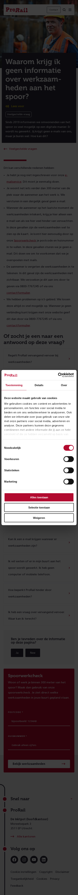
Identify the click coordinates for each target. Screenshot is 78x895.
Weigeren (39, 517)
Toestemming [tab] (13, 385)
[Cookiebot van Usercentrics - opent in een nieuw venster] (58, 375)
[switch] (68, 459)
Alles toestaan (39, 497)
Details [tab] (39, 385)
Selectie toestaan (39, 507)
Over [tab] (64, 385)
